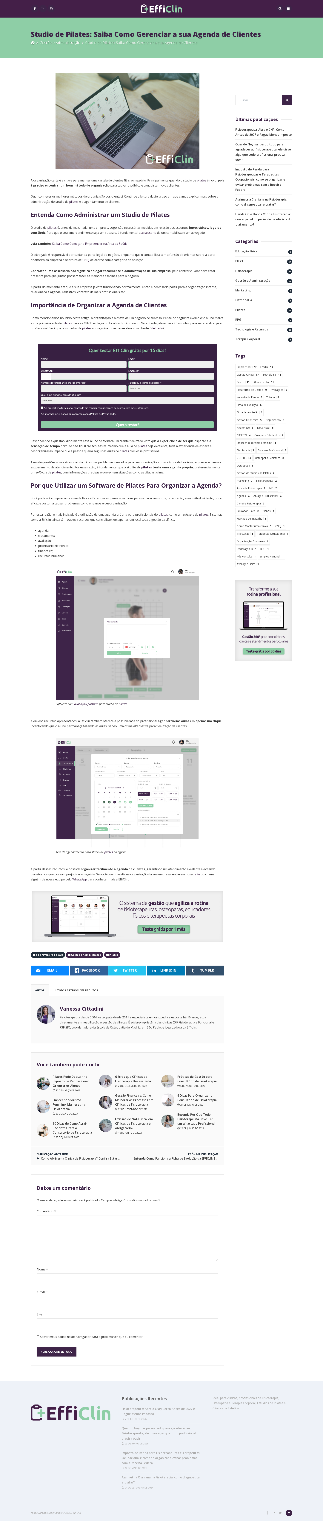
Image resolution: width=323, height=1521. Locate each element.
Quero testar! (127, 424)
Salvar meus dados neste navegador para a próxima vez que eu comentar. (91, 1337)
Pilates (240, 310)
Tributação (245, 533)
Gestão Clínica (248, 374)
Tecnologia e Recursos (251, 329)
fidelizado (156, 328)
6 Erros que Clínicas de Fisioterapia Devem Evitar (133, 1079)
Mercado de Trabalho (251, 518)
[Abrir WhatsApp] (9, 1511)
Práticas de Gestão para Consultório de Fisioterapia (197, 1079)
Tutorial (272, 397)
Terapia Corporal (247, 339)
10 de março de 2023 (67, 1090)
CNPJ (86, 260)
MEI (273, 488)
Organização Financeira (252, 541)
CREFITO (243, 435)
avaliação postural (86, 704)
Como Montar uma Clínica (254, 526)
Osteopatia (243, 300)
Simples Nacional (272, 556)
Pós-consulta (246, 556)
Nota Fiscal (265, 427)
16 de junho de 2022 (130, 1132)
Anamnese (245, 427)
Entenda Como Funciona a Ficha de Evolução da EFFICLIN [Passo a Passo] (184, 1158)
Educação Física (246, 251)
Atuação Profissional (267, 496)
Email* (131, 358)
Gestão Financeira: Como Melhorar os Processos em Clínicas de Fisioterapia (134, 1100)
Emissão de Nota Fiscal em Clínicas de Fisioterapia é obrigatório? (134, 1123)
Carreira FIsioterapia (250, 503)
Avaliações (279, 389)
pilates (201, 180)
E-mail (42, 1292)
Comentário (46, 1211)
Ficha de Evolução (249, 405)
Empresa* (133, 370)
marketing (244, 480)
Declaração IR (246, 549)
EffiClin (240, 261)
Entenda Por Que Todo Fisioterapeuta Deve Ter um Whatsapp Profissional (196, 1119)
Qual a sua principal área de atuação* (61, 394)
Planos (268, 511)
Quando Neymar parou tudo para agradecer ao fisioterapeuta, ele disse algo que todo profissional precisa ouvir (159, 1433)
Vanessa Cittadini (82, 1008)
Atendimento (263, 382)
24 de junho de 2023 (192, 1128)
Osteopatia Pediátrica (269, 458)
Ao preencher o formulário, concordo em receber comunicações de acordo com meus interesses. (96, 407)
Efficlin (266, 367)
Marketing (242, 290)
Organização (275, 420)
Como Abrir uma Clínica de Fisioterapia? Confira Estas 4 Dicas (84, 1158)
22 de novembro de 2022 (132, 1109)
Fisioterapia (243, 271)
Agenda (243, 496)
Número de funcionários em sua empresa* (63, 382)
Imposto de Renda (249, 397)
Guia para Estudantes (268, 435)
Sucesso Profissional (272, 450)
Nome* (44, 358)
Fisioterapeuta (266, 480)
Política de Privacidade (102, 413)
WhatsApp (79, 879)
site (197, 874)
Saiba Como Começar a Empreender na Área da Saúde (90, 244)
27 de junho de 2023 (67, 1137)
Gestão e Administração (60, 42)
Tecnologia (272, 374)
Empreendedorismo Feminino (256, 443)
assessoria (148, 233)
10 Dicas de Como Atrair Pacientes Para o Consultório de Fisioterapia (72, 1128)
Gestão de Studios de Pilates (255, 473)
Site (39, 1314)
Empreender (246, 367)
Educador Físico (248, 511)
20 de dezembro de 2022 (132, 1085)
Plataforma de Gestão (252, 389)
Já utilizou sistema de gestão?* (145, 382)
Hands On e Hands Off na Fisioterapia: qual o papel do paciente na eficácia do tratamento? (263, 219)
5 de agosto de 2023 (192, 1085)
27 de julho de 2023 (191, 1104)
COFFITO (244, 458)
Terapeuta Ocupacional (272, 533)
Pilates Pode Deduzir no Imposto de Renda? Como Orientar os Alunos (71, 1081)
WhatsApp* (47, 370)
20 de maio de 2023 (66, 1113)
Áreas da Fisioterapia (251, 488)
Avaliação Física (248, 564)
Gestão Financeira (249, 420)
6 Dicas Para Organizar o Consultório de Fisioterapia (197, 1097)
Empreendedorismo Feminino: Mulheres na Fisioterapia (69, 1104)
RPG (238, 320)
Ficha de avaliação (249, 412)
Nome (42, 1269)
